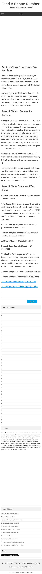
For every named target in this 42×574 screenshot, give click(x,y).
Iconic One (11, 572)
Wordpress (30, 572)
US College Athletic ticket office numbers (12, 545)
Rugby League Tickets (7, 535)
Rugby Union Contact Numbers (9, 532)
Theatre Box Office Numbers (9, 539)
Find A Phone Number (21, 4)
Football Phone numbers (8, 516)
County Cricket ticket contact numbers (11, 520)
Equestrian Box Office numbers (10, 523)
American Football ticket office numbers (12, 542)
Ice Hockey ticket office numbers (10, 526)
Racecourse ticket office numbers (10, 529)
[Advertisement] (21, 40)
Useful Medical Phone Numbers (10, 513)
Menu (21, 14)
